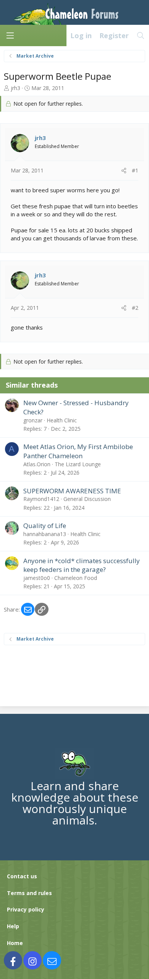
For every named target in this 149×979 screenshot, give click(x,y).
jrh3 (15, 88)
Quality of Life (44, 525)
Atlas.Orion (36, 464)
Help (13, 926)
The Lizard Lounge (78, 464)
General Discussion (87, 498)
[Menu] (10, 35)
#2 (135, 307)
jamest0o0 (36, 577)
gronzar (32, 420)
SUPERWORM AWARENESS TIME (72, 490)
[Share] (123, 171)
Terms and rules (29, 893)
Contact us (22, 876)
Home (15, 943)
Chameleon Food (75, 577)
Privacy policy (25, 909)
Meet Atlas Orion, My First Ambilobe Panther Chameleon (78, 451)
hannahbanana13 (44, 534)
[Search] (141, 35)
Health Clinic (62, 420)
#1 (135, 170)
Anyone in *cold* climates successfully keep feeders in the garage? (81, 565)
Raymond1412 (41, 498)
